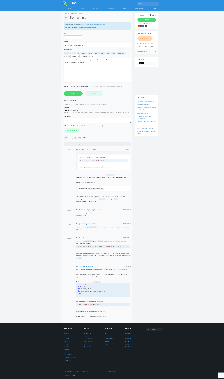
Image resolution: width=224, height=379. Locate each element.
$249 (150, 23)
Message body (67, 49)
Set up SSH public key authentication (145, 128)
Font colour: (67, 56)
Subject (66, 41)
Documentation (139, 8)
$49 (144, 23)
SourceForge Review (142, 51)
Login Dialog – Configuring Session (145, 101)
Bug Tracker (87, 347)
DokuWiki (107, 341)
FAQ (85, 336)
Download (111, 8)
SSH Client (66, 344)
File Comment (67, 116)
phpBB (106, 344)
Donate (147, 19)
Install (124, 8)
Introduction (96, 8)
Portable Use (67, 360)
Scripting (66, 352)
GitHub (106, 333)
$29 (141, 23)
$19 (138, 23)
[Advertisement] (146, 82)
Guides (65, 336)
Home (70, 8)
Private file (88, 126)
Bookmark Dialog (141, 125)
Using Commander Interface (143, 104)
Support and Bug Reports (75, 14)
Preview (94, 93)
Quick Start (66, 333)
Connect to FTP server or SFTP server (146, 121)
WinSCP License (112, 371)
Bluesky (127, 341)
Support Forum (88, 341)
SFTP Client (67, 341)
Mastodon (128, 338)
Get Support (87, 333)
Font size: (85, 56)
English (153, 329)
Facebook (128, 333)
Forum (154, 8)
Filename (66, 107)
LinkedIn (127, 344)
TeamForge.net (109, 338)
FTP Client (66, 338)
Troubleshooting (88, 338)
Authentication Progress (142, 113)
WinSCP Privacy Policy (70, 376)
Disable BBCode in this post (80, 87)
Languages (67, 349)
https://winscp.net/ (81, 215)
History (86, 344)
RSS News (128, 347)
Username (66, 34)
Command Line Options (70, 357)
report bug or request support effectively (94, 24)
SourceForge (108, 336)
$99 (147, 23)
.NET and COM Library (69, 355)
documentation (95, 201)
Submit (73, 93)
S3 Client (66, 347)
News (82, 8)
